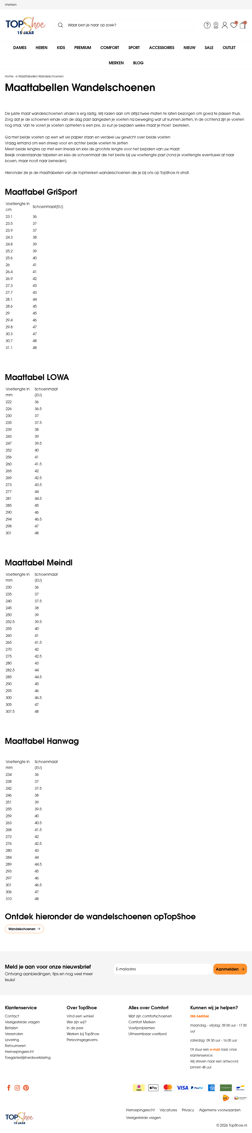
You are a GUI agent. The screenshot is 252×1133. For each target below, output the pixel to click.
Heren (41, 47)
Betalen (11, 1028)
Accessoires (161, 47)
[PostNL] (226, 1098)
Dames (19, 47)
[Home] (25, 25)
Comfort (109, 47)
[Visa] (182, 1088)
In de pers (75, 1028)
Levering (12, 1040)
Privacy (188, 1110)
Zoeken (60, 25)
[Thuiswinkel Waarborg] (240, 1098)
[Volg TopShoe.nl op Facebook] (9, 1088)
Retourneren (15, 1046)
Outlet (229, 47)
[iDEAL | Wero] (138, 1088)
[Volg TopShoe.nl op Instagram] (17, 1088)
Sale (209, 47)
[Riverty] (226, 1088)
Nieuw (189, 47)
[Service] (207, 25)
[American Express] (211, 1088)
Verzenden (14, 1034)
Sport (134, 47)
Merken (116, 62)
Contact (12, 1016)
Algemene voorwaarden (220, 1110)
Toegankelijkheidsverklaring (27, 1057)
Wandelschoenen (21, 929)
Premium (82, 47)
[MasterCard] (167, 1088)
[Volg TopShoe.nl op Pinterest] (26, 1088)
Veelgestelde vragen (22, 1022)
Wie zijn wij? (76, 1022)
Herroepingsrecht (19, 1051)
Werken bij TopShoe (83, 1034)
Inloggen (224, 25)
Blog (138, 62)
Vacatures (168, 1110)
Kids (61, 47)
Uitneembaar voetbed (147, 1034)
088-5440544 (199, 1016)
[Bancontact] (240, 1088)
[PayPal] (197, 1088)
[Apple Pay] (153, 1088)
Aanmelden (227, 969)
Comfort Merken (142, 1022)
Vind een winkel (80, 1016)
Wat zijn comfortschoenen (150, 1016)
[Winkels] (216, 25)
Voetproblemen (141, 1028)
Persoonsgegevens (82, 1040)
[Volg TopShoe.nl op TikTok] (35, 1088)
